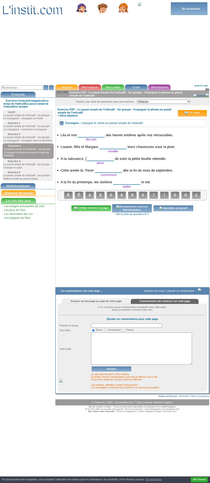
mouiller (113, 151)
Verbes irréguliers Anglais (150, 411)
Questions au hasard (175, 208)
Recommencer (132, 209)
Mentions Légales (163, 402)
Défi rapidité (194, 112)
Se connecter (189, 8)
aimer (100, 163)
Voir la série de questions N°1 (132, 214)
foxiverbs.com (170, 411)
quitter (127, 186)
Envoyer (111, 368)
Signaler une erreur (155, 291)
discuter (91, 139)
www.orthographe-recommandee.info (162, 409)
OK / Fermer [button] (199, 479)
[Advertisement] (104, 52)
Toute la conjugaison (126, 411)
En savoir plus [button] (154, 479)
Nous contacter (145, 402)
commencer (108, 174)
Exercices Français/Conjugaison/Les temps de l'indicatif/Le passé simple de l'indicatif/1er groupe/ (26, 103)
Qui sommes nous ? (125, 402)
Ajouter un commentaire (181, 291)
